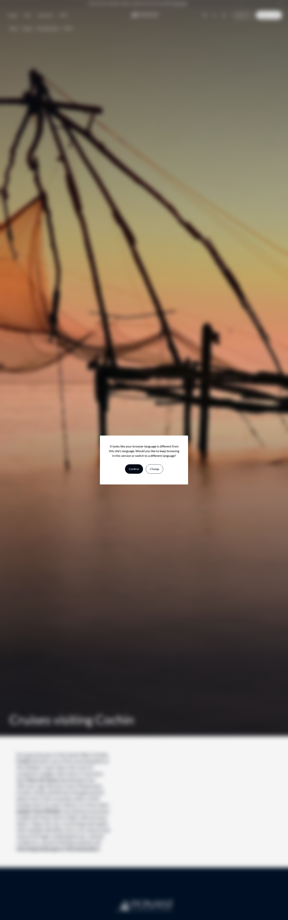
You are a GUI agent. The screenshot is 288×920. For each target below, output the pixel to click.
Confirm (134, 469)
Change (154, 469)
